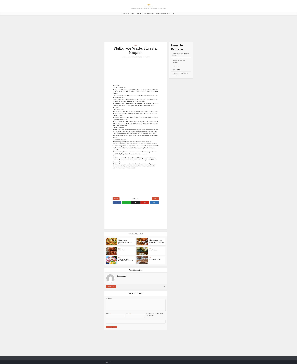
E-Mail (128, 313)
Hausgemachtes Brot (155, 259)
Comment (109, 298)
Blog (132, 13)
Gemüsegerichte (149, 13)
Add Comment (131, 57)
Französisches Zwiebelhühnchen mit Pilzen (124, 242)
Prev (116, 198)
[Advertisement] (148, 28)
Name (108, 313)
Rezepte (139, 13)
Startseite (126, 13)
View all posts (111, 286)
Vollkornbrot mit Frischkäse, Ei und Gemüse (126, 260)
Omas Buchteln (153, 250)
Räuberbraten (122, 250)
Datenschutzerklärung (163, 13)
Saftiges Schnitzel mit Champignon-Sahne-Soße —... (156, 242)
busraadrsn (141, 57)
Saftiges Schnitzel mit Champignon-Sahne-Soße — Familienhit (179, 60)
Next (155, 198)
